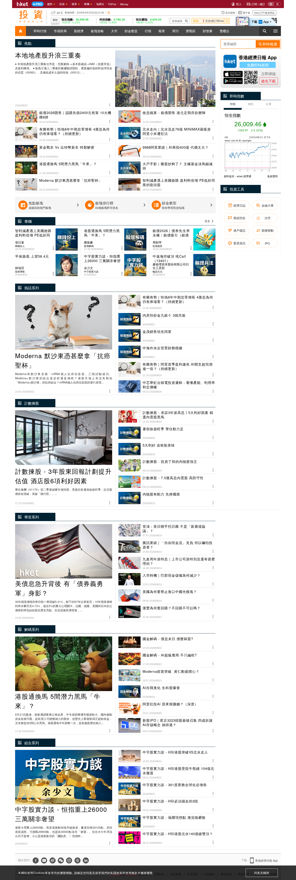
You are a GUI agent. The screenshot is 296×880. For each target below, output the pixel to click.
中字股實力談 (91, 271)
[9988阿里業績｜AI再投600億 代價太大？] (166, 150)
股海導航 (20, 271)
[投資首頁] (20, 31)
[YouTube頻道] (44, 860)
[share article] (53, 248)
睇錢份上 (20, 246)
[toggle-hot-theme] (227, 21)
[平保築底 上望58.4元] (46, 265)
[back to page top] (285, 858)
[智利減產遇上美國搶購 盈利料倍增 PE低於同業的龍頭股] (166, 183)
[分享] (110, 104)
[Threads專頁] (77, 860)
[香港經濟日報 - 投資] (30, 16)
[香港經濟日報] (22, 4)
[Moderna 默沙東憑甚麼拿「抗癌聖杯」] (63, 183)
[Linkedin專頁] (86, 860)
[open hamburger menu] (275, 31)
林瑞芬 (19, 268)
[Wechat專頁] (61, 860)
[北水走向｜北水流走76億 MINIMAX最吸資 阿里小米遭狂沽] (166, 132)
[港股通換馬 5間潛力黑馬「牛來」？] (63, 166)
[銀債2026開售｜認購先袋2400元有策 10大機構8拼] (63, 116)
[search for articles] (264, 31)
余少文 (88, 268)
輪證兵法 (157, 271)
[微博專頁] (52, 860)
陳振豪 (88, 242)
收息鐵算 (157, 246)
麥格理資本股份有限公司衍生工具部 (171, 266)
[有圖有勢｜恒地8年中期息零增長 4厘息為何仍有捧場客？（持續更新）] (63, 132)
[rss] (109, 12)
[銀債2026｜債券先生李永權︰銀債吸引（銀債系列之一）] (184, 239)
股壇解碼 (89, 246)
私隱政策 (116, 873)
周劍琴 (157, 242)
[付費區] (37, 4)
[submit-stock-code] (186, 21)
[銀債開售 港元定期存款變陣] (166, 116)
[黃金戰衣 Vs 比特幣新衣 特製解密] (63, 150)
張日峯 (19, 242)
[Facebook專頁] (35, 860)
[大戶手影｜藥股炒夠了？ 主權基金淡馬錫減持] (166, 166)
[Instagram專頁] (69, 860)
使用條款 (131, 873)
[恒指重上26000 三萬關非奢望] (115, 265)
